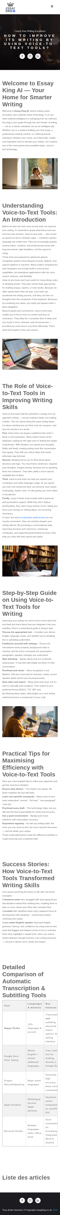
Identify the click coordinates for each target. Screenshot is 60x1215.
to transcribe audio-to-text (32, 517)
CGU (55, 1210)
